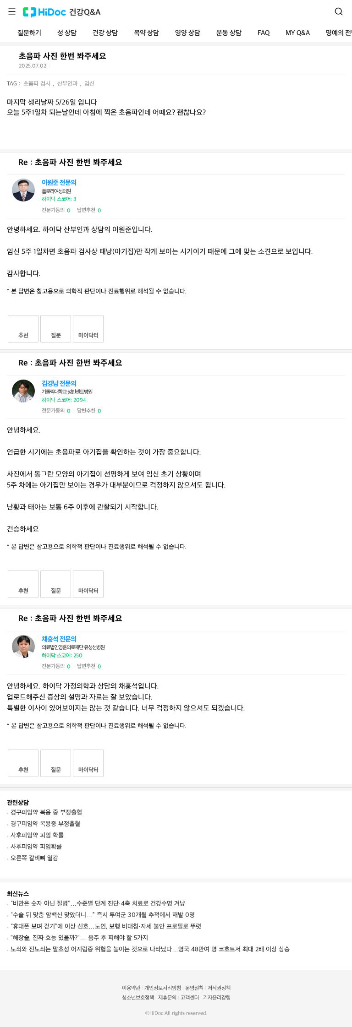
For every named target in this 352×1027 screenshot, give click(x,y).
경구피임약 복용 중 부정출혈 (46, 812)
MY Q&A (298, 33)
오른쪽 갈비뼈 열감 (34, 858)
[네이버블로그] (103, 67)
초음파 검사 (37, 83)
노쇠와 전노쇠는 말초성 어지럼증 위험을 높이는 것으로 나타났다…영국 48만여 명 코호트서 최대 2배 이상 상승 (150, 949)
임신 (89, 83)
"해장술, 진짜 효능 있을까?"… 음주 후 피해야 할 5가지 (79, 938)
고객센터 (190, 997)
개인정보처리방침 (162, 988)
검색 (339, 11)
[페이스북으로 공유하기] (69, 67)
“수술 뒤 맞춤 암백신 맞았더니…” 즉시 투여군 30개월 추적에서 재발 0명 (103, 915)
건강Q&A (85, 12)
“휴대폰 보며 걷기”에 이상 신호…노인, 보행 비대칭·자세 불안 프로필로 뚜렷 (106, 926)
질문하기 (29, 33)
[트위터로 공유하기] (58, 67)
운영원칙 (194, 988)
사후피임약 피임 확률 (37, 835)
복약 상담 (146, 33)
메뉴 (11, 11)
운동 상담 (229, 33)
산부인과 (68, 83)
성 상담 (67, 33)
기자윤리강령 (217, 997)
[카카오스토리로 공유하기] (92, 68)
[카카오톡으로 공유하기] (80, 68)
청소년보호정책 (138, 997)
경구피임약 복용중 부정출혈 (45, 824)
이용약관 (131, 988)
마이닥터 (88, 335)
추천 (23, 335)
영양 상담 (187, 33)
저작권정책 (219, 988)
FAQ (264, 33)
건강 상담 (105, 33)
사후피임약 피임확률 (36, 847)
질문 (56, 335)
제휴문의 (167, 997)
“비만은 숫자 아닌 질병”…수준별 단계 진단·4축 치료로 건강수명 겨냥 (98, 903)
